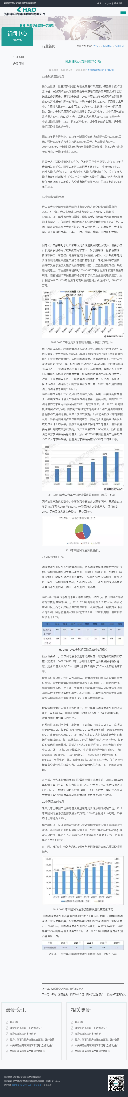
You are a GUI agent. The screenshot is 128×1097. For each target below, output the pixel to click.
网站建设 (38, 1085)
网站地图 (118, 3)
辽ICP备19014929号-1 (21, 1085)
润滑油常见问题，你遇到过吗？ (26, 1028)
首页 (95, 46)
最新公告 (14, 1022)
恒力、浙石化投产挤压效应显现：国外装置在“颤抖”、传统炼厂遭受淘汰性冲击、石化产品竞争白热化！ (33, 1039)
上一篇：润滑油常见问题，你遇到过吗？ (63, 989)
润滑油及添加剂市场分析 (23, 1034)
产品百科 (18, 63)
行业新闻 (18, 57)
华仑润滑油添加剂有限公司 (100, 70)
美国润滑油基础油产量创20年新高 (27, 1051)
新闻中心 (107, 46)
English (108, 3)
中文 (99, 3)
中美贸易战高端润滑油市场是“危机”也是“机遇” (33, 1045)
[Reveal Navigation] (123, 12)
